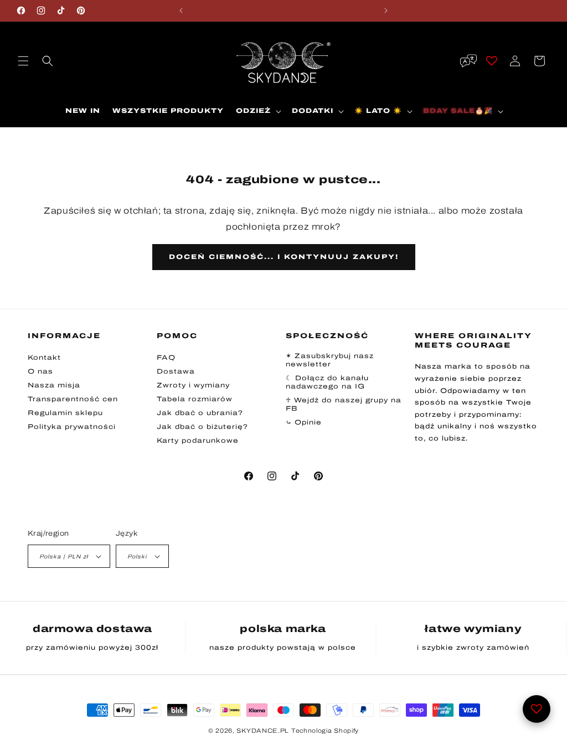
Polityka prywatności (72, 427)
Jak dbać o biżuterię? (202, 427)
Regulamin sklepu (65, 413)
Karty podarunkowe (198, 440)
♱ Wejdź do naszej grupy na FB (343, 404)
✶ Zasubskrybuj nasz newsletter (330, 360)
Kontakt (44, 357)
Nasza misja (54, 385)
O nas (40, 371)
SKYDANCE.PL (262, 730)
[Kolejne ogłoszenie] (386, 10)
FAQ (166, 357)
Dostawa (176, 371)
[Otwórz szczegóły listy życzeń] (536, 709)
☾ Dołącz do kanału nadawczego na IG (327, 382)
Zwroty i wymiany (193, 385)
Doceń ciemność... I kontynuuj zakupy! (284, 257)
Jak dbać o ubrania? (200, 413)
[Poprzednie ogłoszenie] (181, 10)
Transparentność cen (73, 399)
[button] (23, 61)
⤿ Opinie (304, 422)
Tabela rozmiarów (195, 399)
